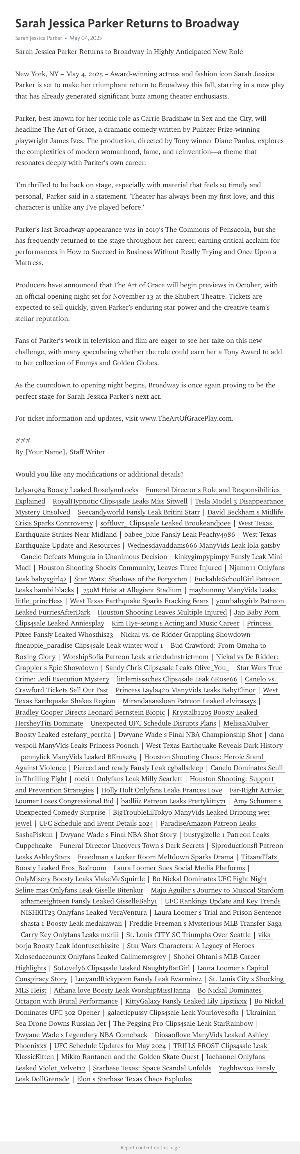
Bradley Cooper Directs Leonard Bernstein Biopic (90, 712)
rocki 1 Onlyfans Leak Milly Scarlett (128, 778)
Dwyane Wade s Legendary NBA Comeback (81, 1034)
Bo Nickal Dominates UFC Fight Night (209, 878)
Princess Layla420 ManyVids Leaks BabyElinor (185, 690)
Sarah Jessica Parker (38, 37)
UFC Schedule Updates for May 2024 (110, 1045)
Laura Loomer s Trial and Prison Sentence (218, 912)
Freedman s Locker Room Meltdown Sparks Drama (156, 857)
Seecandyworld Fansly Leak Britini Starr (139, 512)
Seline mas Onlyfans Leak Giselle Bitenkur (79, 890)
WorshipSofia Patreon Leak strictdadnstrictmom (136, 656)
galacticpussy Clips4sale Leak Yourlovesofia (173, 1012)
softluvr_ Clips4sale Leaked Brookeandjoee (165, 523)
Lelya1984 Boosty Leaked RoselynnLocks (76, 490)
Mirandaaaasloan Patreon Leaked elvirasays (189, 701)
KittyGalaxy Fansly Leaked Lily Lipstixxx (186, 1001)
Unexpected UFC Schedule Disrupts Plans (153, 723)
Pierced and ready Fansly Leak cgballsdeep (138, 767)
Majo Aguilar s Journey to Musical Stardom (217, 890)
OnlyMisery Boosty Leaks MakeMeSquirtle (80, 878)
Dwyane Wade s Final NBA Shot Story (118, 834)
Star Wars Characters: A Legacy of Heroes (190, 945)
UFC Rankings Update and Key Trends (222, 901)
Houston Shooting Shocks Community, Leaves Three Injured (130, 567)
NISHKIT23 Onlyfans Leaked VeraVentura (84, 912)
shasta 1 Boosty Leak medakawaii (71, 923)
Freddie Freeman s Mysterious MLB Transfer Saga (205, 923)
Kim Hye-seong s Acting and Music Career (175, 623)
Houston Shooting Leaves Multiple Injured (162, 612)
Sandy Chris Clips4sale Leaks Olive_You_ (167, 667)
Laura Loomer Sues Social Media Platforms (179, 868)
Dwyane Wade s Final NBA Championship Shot (190, 734)
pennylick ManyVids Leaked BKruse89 (79, 757)
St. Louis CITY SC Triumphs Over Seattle (188, 934)
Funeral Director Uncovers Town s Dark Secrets (132, 845)
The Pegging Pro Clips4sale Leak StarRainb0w (183, 1023)
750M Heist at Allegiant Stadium (131, 590)
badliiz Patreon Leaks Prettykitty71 (173, 801)
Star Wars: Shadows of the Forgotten (130, 579)
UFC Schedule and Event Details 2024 (96, 823)
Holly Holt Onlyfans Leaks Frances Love (161, 790)
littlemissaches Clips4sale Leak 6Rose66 (177, 679)
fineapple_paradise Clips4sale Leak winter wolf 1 (89, 645)
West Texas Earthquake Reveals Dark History (214, 745)
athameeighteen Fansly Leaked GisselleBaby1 (89, 901)
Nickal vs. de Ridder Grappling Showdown (185, 634)
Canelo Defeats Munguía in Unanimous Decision (94, 556)
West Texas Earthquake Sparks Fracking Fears (139, 601)
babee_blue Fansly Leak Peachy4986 (179, 534)
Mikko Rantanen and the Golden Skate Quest (130, 1056)
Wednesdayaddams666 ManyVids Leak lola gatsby (203, 545)
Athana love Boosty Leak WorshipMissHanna (122, 990)
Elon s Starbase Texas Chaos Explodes (134, 1079)
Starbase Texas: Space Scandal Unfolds (152, 1068)
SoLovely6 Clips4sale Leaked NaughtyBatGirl (122, 968)
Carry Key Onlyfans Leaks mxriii (70, 934)
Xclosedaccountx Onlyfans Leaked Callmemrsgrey (90, 956)
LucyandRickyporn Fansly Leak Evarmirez (138, 979)
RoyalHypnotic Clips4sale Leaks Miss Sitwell (120, 501)
